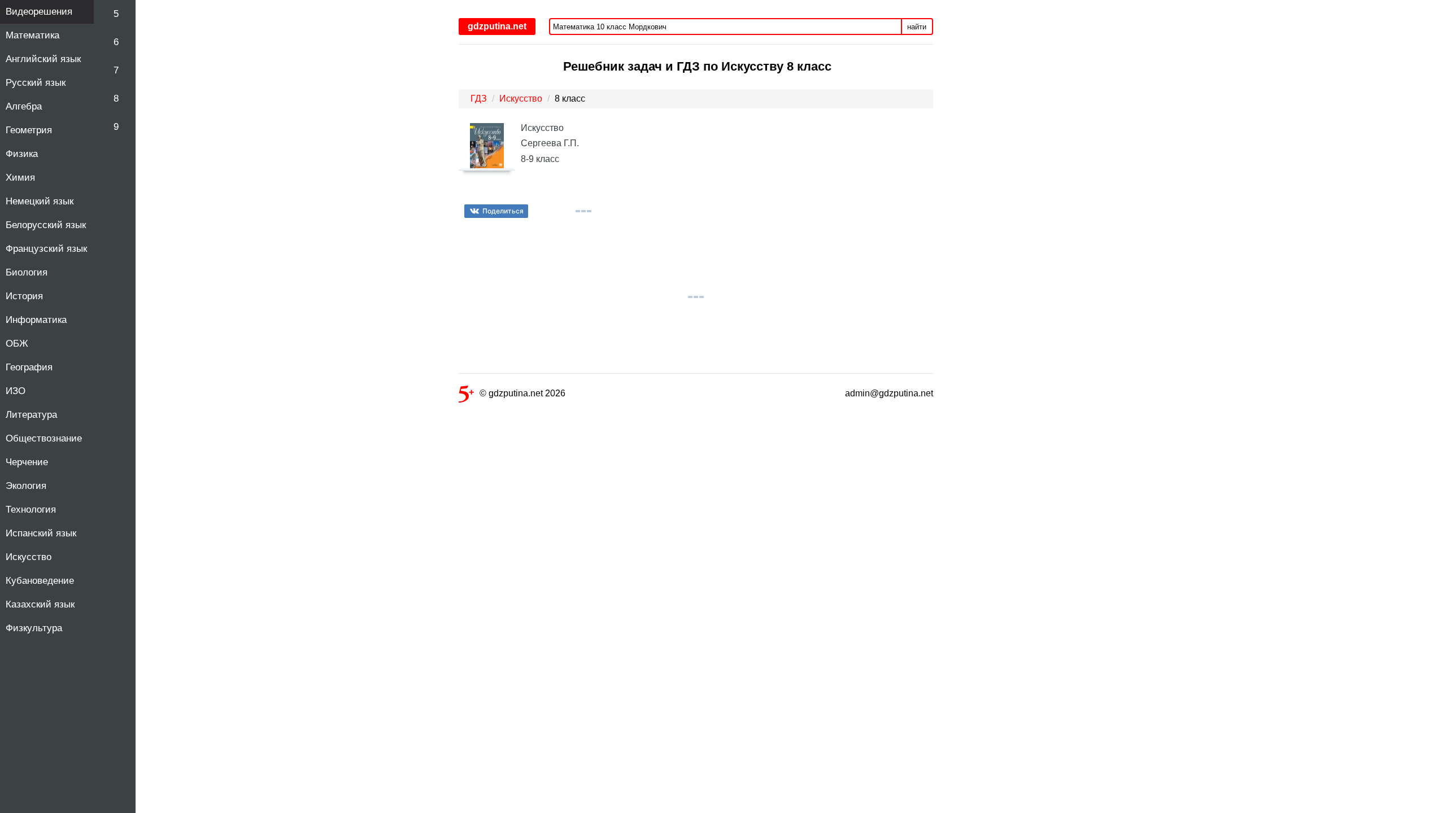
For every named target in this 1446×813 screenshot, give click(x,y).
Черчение (27, 462)
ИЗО (15, 391)
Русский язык (36, 82)
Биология (26, 272)
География (29, 367)
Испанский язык (41, 533)
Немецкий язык (39, 201)
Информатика (36, 319)
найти (916, 27)
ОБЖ (17, 343)
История (24, 296)
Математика (32, 35)
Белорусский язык (46, 225)
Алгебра (24, 106)
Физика (22, 153)
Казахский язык (40, 604)
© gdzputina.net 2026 (522, 393)
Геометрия (29, 130)
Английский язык (43, 59)
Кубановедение (40, 580)
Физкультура (34, 628)
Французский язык (46, 248)
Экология (26, 485)
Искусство (28, 557)
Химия (20, 177)
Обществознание (44, 438)
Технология (31, 509)
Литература (31, 414)
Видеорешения (39, 11)
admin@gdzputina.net (889, 393)
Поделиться (503, 211)
